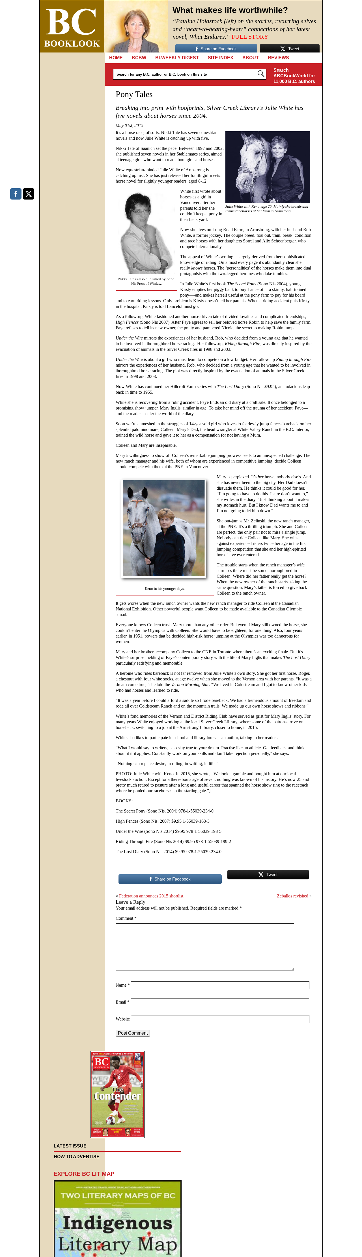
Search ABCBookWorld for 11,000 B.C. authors (294, 76)
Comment (126, 918)
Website (123, 1019)
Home (116, 57)
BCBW (139, 57)
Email (123, 1002)
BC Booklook (72, 26)
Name (123, 985)
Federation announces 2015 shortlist (151, 896)
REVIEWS (278, 57)
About (250, 57)
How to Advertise (77, 1156)
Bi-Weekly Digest (177, 57)
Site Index (220, 57)
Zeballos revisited (292, 896)
